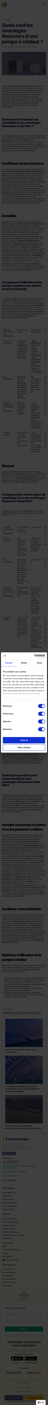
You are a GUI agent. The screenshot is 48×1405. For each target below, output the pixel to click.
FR (43, 1402)
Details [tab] (24, 663)
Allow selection (24, 747)
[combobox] (41, 1402)
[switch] (41, 714)
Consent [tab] (8, 663)
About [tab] (39, 663)
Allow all (24, 740)
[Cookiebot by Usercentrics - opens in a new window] (34, 655)
